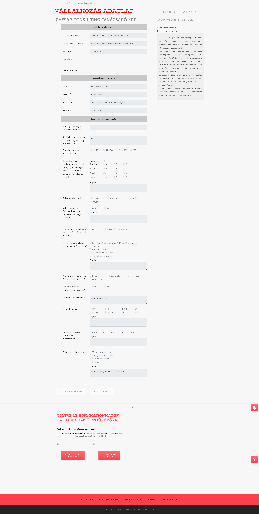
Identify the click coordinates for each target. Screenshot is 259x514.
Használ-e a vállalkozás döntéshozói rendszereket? (73, 335)
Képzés (95, 362)
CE (136, 309)
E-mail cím (68, 102)
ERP (104, 332)
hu (72, 3)
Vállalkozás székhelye (73, 43)
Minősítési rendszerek (73, 309)
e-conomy (63, 3)
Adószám (67, 51)
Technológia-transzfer (102, 256)
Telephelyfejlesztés (101, 352)
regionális (115, 276)
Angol (92, 173)
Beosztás (68, 110)
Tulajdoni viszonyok (72, 198)
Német (93, 177)
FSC (123, 312)
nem (94, 208)
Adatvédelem (87, 499)
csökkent (111, 229)
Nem (132, 332)
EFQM (124, 309)
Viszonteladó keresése (102, 252)
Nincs (92, 161)
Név (65, 86)
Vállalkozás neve (70, 35)
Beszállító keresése (101, 249)
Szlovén (93, 164)
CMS (113, 332)
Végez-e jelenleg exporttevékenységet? (74, 288)
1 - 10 (95, 150)
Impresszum (152, 499)
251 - (135, 150)
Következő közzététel (133, 499)
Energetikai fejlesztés (102, 355)
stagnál (124, 229)
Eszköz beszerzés (100, 358)
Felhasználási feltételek (108, 499)
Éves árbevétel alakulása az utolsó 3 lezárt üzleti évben (74, 232)
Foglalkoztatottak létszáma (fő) (71, 152)
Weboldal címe (70, 70)
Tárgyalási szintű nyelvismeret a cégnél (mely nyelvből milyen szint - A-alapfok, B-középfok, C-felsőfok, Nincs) (73, 169)
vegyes (96, 201)
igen (109, 208)
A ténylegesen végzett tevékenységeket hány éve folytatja (74, 140)
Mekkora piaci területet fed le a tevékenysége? (74, 277)
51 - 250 (123, 150)
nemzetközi (133, 198)
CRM (94, 332)
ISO (94, 309)
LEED (95, 312)
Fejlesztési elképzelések (74, 352)
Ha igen (93, 212)
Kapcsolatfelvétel (170, 499)
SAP (123, 332)
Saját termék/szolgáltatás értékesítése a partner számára (115, 244)
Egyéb (93, 182)
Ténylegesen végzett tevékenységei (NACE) (74, 128)
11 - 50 (109, 150)
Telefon (67, 94)
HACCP (110, 312)
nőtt (94, 229)
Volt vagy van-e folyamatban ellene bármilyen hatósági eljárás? (72, 213)
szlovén (96, 198)
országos (134, 276)
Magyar (93, 168)
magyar (113, 198)
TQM (109, 309)
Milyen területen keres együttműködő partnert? (75, 244)
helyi (94, 276)
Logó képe (68, 59)
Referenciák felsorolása (74, 297)
